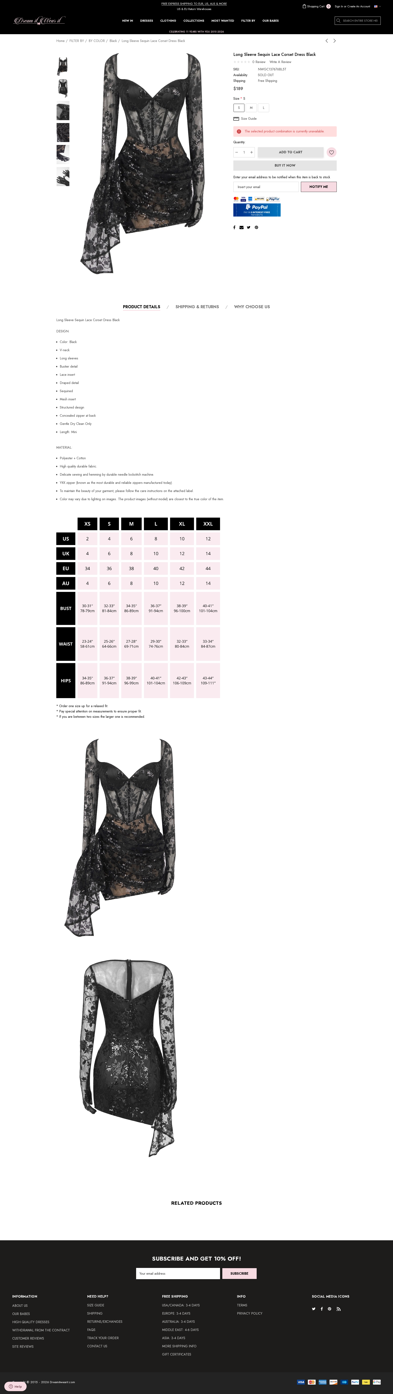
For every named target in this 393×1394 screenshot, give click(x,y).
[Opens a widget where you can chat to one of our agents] (15, 1387)
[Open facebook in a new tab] (322, 1309)
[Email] (241, 227)
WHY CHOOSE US (252, 307)
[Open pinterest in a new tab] (330, 1309)
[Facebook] (234, 227)
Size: (239, 98)
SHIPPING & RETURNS (197, 307)
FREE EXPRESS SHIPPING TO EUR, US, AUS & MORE (194, 4)
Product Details (141, 307)
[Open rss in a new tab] (339, 1309)
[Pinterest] (256, 227)
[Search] (339, 21)
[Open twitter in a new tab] (314, 1309)
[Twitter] (249, 227)
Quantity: (239, 142)
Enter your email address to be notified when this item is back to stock (281, 177)
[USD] (376, 6)
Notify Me (318, 186)
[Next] (334, 41)
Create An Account (358, 6)
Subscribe (239, 1273)
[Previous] (327, 41)
